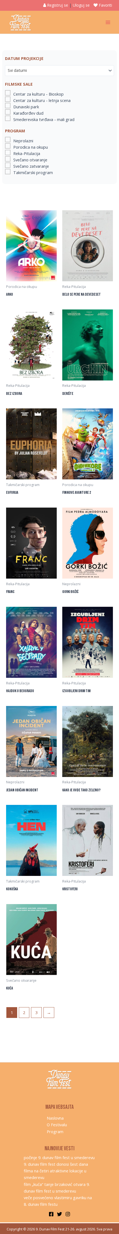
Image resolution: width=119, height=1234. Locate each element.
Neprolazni (23, 140)
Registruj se (57, 5)
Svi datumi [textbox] (17, 70)
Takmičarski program (33, 172)
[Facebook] (51, 1214)
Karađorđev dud (28, 113)
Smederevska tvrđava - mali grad (43, 119)
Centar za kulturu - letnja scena (42, 100)
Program (55, 1131)
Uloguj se (81, 5)
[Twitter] (59, 1214)
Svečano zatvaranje (31, 166)
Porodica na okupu (30, 147)
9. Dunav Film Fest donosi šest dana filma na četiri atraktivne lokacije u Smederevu (56, 1170)
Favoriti (105, 5)
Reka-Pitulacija (26, 153)
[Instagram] (67, 1214)
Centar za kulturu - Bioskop (38, 94)
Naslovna (55, 1118)
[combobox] (59, 70)
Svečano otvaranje (30, 159)
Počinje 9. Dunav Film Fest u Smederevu (59, 1157)
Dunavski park (26, 106)
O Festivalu (57, 1124)
